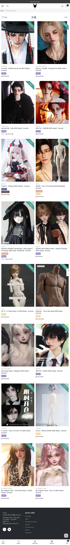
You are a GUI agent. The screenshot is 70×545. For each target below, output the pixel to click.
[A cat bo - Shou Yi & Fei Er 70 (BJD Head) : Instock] (17, 404)
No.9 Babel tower (6, 488)
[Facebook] (4, 529)
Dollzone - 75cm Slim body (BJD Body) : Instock (49, 312)
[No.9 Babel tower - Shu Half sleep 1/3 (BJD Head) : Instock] (17, 464)
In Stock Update (10, 11)
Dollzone (38, 309)
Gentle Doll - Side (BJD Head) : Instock (14, 128)
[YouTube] (9, 529)
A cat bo (3, 428)
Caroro (38, 428)
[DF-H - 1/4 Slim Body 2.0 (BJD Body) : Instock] (17, 285)
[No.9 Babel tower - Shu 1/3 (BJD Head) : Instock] (52, 464)
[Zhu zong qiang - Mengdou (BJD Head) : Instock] (17, 345)
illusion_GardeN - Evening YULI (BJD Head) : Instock (51, 69)
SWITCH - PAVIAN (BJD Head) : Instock (49, 128)
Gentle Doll (5, 126)
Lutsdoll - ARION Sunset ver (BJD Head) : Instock (15, 69)
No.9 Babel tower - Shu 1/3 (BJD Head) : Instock (50, 491)
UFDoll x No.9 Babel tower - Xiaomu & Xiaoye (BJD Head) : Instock (51, 250)
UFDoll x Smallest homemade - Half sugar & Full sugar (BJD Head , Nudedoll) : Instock (16, 250)
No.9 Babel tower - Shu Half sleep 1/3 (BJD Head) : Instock (16, 491)
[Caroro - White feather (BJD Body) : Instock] (52, 404)
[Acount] (62, 6)
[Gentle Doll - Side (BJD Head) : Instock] (17, 102)
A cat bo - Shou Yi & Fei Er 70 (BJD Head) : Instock (16, 432)
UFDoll (38, 184)
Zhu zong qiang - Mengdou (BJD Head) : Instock (15, 372)
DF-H (2, 309)
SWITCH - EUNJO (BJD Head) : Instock (49, 371)
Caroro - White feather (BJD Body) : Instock (51, 431)
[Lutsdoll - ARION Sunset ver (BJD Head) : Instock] (17, 42)
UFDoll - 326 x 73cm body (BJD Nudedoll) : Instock (51, 187)
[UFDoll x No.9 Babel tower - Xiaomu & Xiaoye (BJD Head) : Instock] (52, 222)
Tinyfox (3, 184)
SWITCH (38, 126)
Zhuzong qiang (6, 368)
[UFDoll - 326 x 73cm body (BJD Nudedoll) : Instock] (52, 160)
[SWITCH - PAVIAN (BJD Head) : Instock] (52, 102)
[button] (32, 17)
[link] (18, 542)
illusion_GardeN (41, 66)
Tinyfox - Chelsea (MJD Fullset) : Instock (15, 186)
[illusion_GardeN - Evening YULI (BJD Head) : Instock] (52, 42)
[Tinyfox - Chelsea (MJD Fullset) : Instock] (17, 160)
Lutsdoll (4, 66)
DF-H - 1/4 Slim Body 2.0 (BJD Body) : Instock (17, 311)
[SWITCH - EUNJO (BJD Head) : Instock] (52, 345)
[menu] (2, 6)
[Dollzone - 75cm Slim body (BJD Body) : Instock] (52, 285)
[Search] (8, 6)
